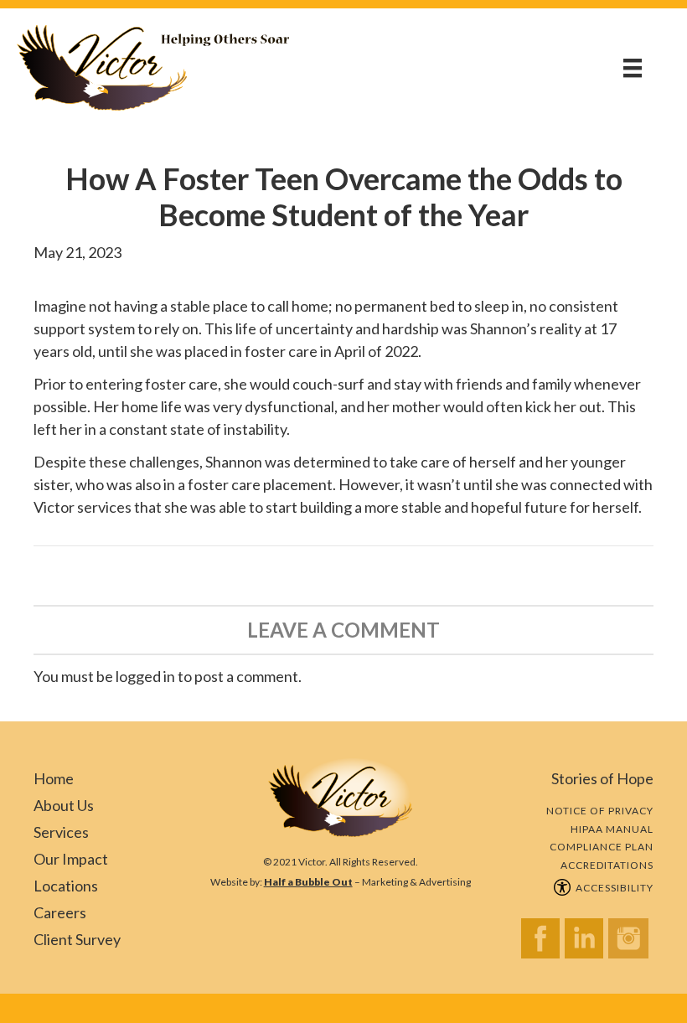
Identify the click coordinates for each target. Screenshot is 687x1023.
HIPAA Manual (612, 829)
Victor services (83, 507)
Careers (60, 912)
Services (61, 832)
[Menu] (632, 67)
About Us (64, 805)
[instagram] (630, 943)
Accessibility (612, 887)
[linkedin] (586, 943)
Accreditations (606, 865)
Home (54, 778)
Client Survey (77, 939)
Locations (66, 885)
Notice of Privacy (599, 810)
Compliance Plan (601, 846)
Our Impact (71, 859)
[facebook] (543, 943)
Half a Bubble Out (308, 882)
